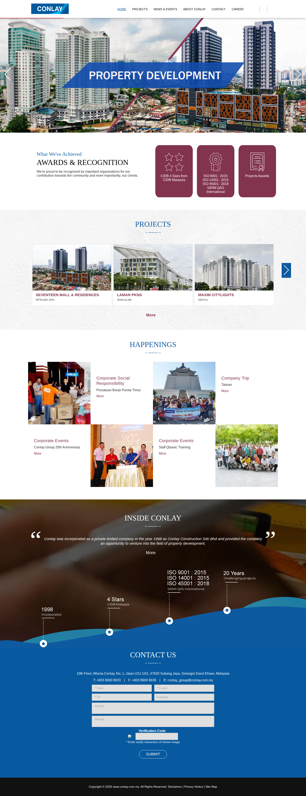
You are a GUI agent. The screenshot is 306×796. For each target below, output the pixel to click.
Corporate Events (51, 440)
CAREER (238, 9)
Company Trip (235, 378)
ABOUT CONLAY (194, 9)
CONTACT (219, 9)
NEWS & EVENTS (165, 9)
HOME (121, 9)
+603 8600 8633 (109, 680)
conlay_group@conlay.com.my (190, 680)
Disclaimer (175, 786)
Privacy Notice (193, 786)
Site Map (211, 786)
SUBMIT (153, 754)
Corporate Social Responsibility (113, 381)
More (151, 315)
